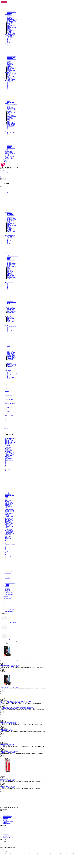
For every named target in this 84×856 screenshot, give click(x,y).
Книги (8, 106)
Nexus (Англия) (10, 6)
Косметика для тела (11, 92)
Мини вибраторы (10, 66)
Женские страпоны (11, 126)
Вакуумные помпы (8, 43)
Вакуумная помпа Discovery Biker (7, 745)
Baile (3, 853)
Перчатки (9, 28)
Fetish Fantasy (33, 853)
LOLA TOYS (46, 853)
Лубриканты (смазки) (9, 80)
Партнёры (5, 822)
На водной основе (10, 84)
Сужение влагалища (11, 79)
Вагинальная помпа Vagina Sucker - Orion (8, 723)
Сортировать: (3, 641)
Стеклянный (9, 146)
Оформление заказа (6, 174)
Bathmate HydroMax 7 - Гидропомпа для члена (9, 666)
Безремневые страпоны (11, 124)
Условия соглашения (7, 817)
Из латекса (9, 376)
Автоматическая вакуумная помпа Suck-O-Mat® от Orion (11, 694)
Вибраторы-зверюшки (11, 56)
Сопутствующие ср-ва (11, 94)
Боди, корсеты (10, 16)
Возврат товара (6, 828)
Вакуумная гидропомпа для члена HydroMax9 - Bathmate (11, 737)
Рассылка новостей (6, 837)
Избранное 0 (5, 192)
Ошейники (9, 117)
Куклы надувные (8, 151)
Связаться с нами (6, 827)
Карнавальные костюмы (12, 19)
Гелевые (9, 60)
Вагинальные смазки (11, 82)
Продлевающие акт (11, 86)
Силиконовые (10, 87)
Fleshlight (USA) (10, 35)
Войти (4, 190)
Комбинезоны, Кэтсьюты (12, 21)
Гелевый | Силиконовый (12, 138)
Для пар (8, 62)
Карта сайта (5, 829)
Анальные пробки (10, 203)
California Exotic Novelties (16, 853)
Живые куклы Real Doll (9, 157)
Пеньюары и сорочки (11, 27)
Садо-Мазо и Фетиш (9, 110)
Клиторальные (10, 64)
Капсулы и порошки (11, 76)
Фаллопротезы (10, 130)
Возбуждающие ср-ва (9, 72)
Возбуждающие (10, 83)
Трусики (9, 31)
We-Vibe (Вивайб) (10, 260)
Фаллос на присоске (11, 148)
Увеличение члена (8, 131)
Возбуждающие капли (11, 73)
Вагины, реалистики (11, 38)
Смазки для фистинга (11, 88)
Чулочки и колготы (11, 32)
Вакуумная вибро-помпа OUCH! (6, 730)
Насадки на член (8, 316)
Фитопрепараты (10, 95)
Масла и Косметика (9, 90)
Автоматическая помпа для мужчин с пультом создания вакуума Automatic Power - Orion (17, 708)
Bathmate (8, 853)
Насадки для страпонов (11, 127)
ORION (63, 853)
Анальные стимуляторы (9, 5)
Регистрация (5, 170)
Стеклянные (9, 13)
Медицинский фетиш (11, 115)
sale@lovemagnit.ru (6, 842)
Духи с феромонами (11, 91)
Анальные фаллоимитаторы (12, 10)
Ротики (8, 41)
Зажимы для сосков (11, 112)
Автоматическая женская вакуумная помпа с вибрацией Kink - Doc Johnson (15, 702)
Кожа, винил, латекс (11, 20)
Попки (8, 40)
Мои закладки (5, 836)
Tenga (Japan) (9, 36)
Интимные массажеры (9, 156)
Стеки (8, 120)
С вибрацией (9, 42)
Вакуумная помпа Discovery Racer (7, 772)
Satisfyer (8, 51)
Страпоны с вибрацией (11, 128)
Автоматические (10, 37)
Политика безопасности (7, 816)
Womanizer (9, 54)
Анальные (9, 136)
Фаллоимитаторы (8, 135)
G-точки (9, 49)
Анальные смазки (10, 81)
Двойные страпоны (11, 125)
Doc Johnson (26, 853)
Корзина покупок (6, 173)
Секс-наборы (7, 154)
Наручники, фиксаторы (12, 116)
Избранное (5, 172)
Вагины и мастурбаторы (10, 34)
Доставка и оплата (6, 159)
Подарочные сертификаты (8, 821)
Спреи (8, 89)
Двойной (9, 139)
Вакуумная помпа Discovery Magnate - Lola (8, 752)
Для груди (9, 61)
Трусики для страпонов (11, 129)
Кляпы (8, 113)
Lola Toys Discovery (55, 853)
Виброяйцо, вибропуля (11, 59)
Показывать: (2, 642)
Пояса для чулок (10, 30)
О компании (5, 160)
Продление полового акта (10, 153)
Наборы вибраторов (11, 67)
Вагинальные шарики (9, 158)
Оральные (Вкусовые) (11, 85)
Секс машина (7, 155)
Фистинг (7, 150)
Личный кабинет (6, 834)
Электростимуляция (9, 149)
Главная (4, 430)
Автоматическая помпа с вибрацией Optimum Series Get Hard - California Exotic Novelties (17, 715)
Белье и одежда (8, 14)
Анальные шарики (11, 11)
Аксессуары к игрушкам (12, 104)
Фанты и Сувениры (9, 152)
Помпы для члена (10, 46)
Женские (9, 75)
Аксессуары (9, 15)
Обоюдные (9, 78)
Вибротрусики (10, 58)
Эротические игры (11, 109)
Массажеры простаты (11, 12)
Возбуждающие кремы (11, 74)
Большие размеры (10, 17)
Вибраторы (7, 47)
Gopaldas (40, 853)
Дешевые (9, 140)
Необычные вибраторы (11, 68)
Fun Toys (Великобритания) (12, 48)
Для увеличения (10, 99)
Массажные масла (10, 93)
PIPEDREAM (70, 853)
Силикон (9, 71)
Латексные (9, 65)
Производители (6, 820)
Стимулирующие (10, 102)
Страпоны (7, 121)
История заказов (6, 835)
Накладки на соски (11, 25)
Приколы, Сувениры (11, 108)
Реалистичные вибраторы (12, 70)
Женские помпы (10, 44)
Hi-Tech (8, 50)
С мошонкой (9, 145)
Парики (8, 26)
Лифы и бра (9, 23)
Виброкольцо (10, 317)
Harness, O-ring (10, 122)
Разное (6, 103)
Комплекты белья (10, 22)
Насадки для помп (10, 45)
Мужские (9, 77)
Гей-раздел (9, 111)
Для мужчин (9, 18)
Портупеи (9, 29)
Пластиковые (10, 69)
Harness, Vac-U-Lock (11, 123)
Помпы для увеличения (12, 133)
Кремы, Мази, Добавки (11, 132)
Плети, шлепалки (10, 118)
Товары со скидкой (6, 823)
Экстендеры (9, 134)
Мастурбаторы (10, 39)
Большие (9, 55)
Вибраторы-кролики (11, 57)
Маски (8, 24)
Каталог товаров (6, 3)
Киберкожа (9, 63)
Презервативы (10, 107)
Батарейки (9, 105)
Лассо (8, 101)
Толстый (9, 147)
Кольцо (8, 100)
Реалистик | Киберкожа (11, 143)
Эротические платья (11, 33)
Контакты (5, 161)
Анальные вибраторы (11, 202)
